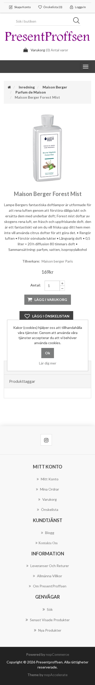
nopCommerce (57, 654)
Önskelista (49, 509)
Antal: (35, 285)
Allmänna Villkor (49, 576)
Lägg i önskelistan (50, 316)
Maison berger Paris (57, 261)
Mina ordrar (49, 489)
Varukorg (49, 499)
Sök (78, 21)
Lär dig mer (47, 363)
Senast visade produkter (50, 620)
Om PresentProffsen (49, 586)
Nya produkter (49, 630)
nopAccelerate (56, 675)
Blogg (49, 532)
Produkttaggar (22, 381)
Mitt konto (50, 479)
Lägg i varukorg (50, 299)
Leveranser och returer (49, 566)
